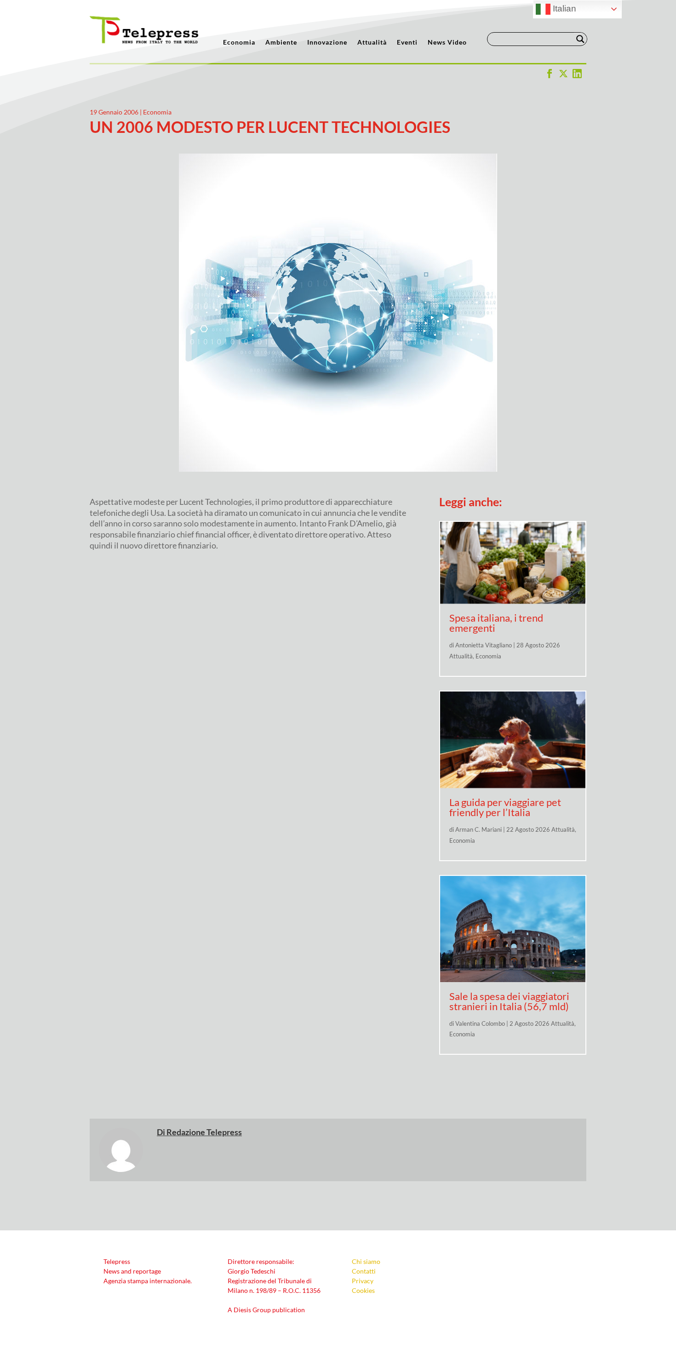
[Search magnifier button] (580, 39)
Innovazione (327, 42)
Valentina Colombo (480, 1023)
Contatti (364, 1271)
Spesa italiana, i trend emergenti (496, 623)
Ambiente (281, 42)
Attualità (372, 42)
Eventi (407, 42)
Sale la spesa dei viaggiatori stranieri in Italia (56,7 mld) (509, 1001)
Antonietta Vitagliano (483, 645)
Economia (239, 42)
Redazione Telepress (204, 1132)
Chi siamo (366, 1261)
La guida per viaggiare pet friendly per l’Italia (505, 807)
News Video (447, 42)
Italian (563, 8)
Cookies (363, 1290)
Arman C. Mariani (478, 829)
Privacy (362, 1281)
